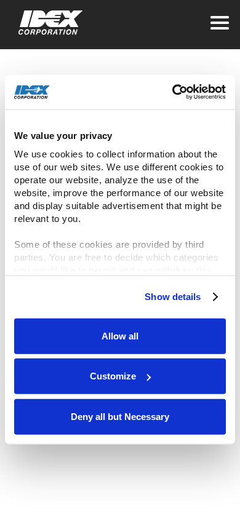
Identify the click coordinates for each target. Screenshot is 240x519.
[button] (219, 23)
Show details (173, 296)
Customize (113, 376)
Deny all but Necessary (120, 416)
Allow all (120, 335)
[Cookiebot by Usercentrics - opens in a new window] (172, 92)
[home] (47, 22)
